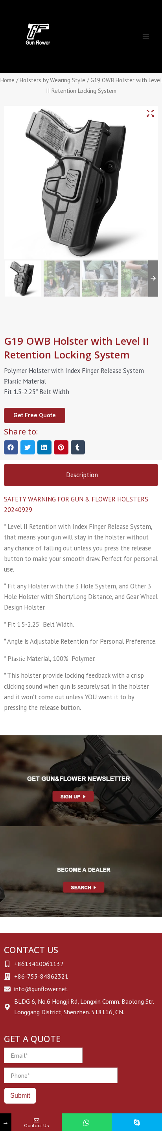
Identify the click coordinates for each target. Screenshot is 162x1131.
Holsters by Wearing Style (52, 80)
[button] (11, 447)
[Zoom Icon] (150, 113)
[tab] (81, 475)
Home (7, 80)
